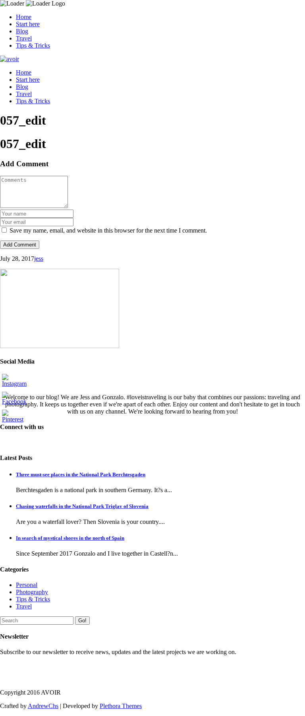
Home (23, 16)
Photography (32, 592)
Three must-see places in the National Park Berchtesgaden (80, 474)
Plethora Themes (121, 706)
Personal (26, 584)
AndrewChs (43, 706)
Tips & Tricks (33, 45)
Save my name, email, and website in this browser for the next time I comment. (108, 230)
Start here (28, 24)
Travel (24, 38)
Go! (82, 621)
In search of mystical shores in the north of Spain (70, 538)
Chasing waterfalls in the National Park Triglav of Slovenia (82, 506)
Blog (22, 31)
